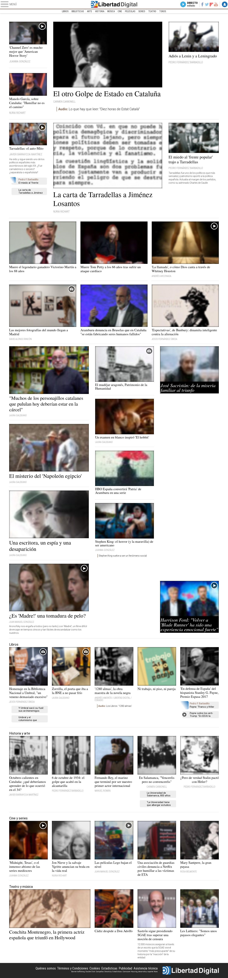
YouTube (216, 4)
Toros (162, 11)
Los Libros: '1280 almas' (115, 706)
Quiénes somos (46, 968)
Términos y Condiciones (72, 968)
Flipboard (211, 4)
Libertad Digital (114, 4)
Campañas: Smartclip (104, 971)
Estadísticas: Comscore (121, 971)
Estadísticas (109, 968)
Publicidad (125, 968)
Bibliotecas (78, 11)
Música (111, 11)
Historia (99, 11)
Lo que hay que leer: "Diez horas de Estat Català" (99, 109)
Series (141, 11)
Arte (89, 11)
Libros (65, 11)
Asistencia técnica (146, 968)
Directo (192, 4)
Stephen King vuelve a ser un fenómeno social (123, 555)
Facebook (202, 4)
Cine (120, 11)
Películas (130, 11)
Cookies (94, 968)
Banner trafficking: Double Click (83, 971)
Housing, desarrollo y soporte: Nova (144, 971)
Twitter (207, 4)
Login (224, 4)
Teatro (152, 11)
